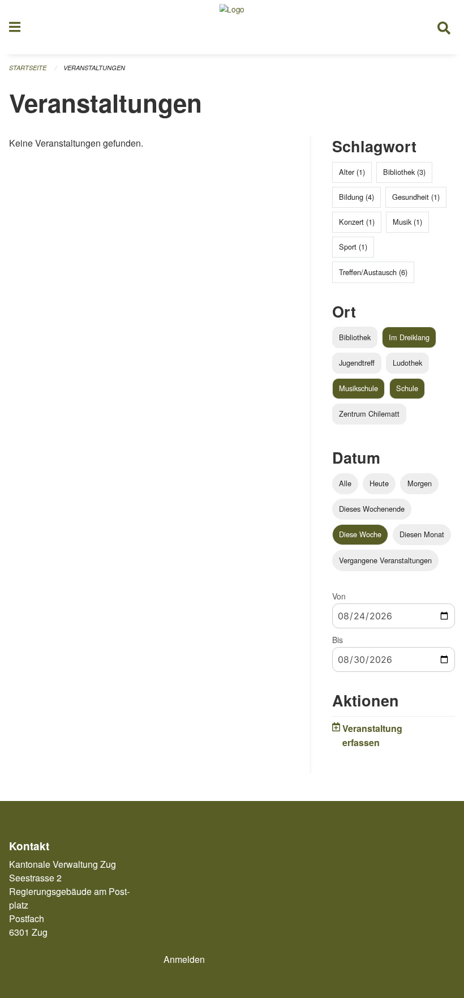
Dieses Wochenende (372, 508)
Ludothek (407, 362)
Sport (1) (353, 246)
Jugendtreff (357, 362)
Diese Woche (360, 534)
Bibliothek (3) (404, 171)
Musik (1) (407, 221)
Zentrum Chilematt (369, 413)
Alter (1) (352, 171)
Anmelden (184, 959)
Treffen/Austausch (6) (373, 272)
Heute (379, 483)
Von (339, 596)
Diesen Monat (421, 534)
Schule (407, 388)
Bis (337, 639)
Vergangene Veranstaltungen (385, 560)
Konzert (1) (357, 221)
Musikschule (358, 388)
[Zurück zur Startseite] (232, 27)
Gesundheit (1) (416, 196)
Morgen (419, 483)
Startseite (27, 67)
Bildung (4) (356, 196)
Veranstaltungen (94, 67)
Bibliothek (355, 337)
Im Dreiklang (409, 337)
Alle (345, 483)
